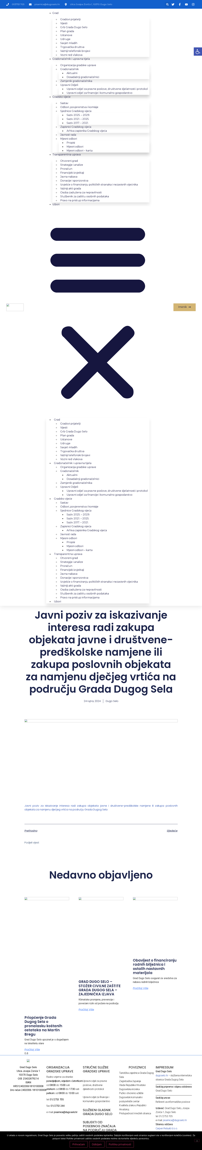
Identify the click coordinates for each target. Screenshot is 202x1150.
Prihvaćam (78, 1144)
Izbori (55, 204)
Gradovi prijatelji (70, 19)
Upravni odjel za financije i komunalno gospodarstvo (99, 92)
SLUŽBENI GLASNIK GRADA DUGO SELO (97, 1112)
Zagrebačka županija (130, 1081)
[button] (167, 4)
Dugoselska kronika (129, 1089)
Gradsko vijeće (61, 96)
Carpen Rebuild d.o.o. (167, 1128)
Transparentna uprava (66, 154)
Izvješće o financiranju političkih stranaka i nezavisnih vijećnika (99, 184)
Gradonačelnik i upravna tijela (71, 58)
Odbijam (97, 1144)
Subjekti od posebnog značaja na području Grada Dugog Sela (100, 1128)
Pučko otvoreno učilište (131, 1093)
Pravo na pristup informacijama (79, 200)
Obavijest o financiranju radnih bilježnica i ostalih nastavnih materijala (155, 966)
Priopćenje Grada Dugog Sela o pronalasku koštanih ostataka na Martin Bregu (43, 1026)
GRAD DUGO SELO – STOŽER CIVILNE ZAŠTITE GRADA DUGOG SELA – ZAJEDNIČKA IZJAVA (100, 988)
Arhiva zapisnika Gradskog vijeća (87, 130)
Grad (55, 13)
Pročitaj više (32, 1049)
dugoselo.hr (162, 1075)
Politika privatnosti (120, 1144)
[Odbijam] (197, 1140)
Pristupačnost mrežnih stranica (135, 1113)
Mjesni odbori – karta (79, 150)
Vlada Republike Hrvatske (132, 1085)
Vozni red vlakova (71, 54)
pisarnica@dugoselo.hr (175, 1120)
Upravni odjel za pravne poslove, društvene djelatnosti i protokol (95, 1085)
